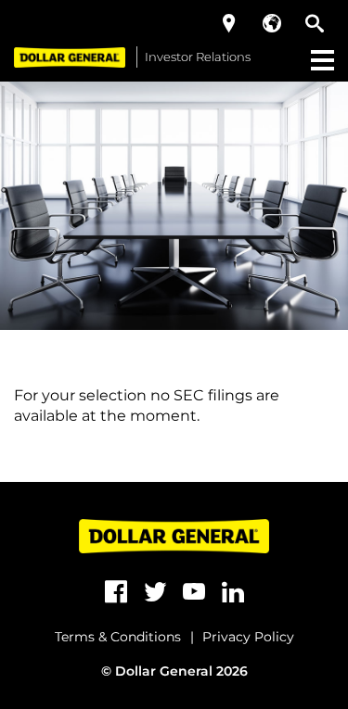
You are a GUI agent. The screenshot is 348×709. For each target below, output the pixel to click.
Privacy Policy (248, 636)
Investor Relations (198, 56)
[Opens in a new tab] (116, 592)
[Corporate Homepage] (69, 57)
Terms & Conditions (118, 636)
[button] (229, 23)
